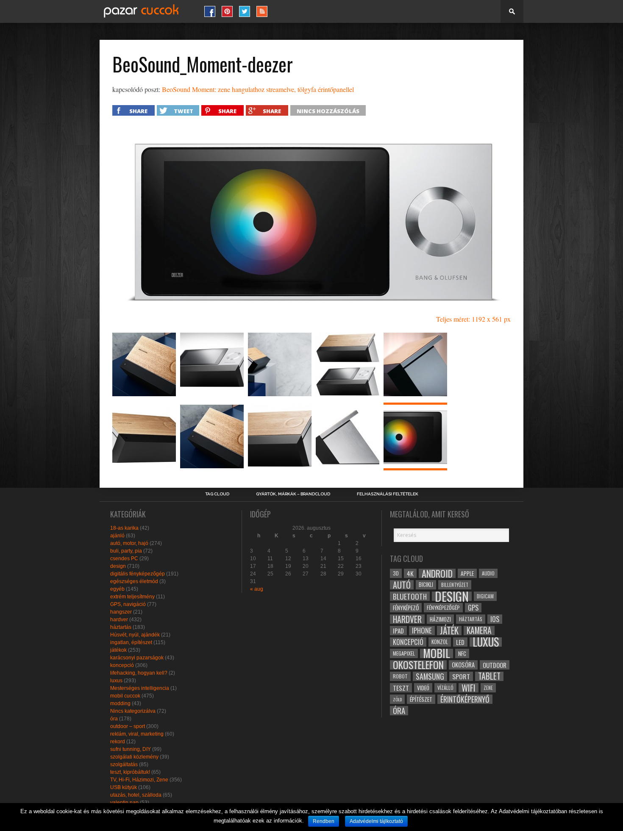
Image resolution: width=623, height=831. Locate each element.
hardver (119, 620)
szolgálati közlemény (134, 757)
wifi (469, 687)
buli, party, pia (126, 551)
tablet (489, 676)
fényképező (406, 607)
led (460, 642)
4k (410, 573)
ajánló (117, 536)
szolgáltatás (124, 764)
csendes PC (124, 558)
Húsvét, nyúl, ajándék (135, 635)
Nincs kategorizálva (133, 711)
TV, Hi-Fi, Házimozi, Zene (139, 780)
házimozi (440, 619)
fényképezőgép (443, 607)
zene (488, 687)
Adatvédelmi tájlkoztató (376, 821)
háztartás (120, 627)
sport (461, 676)
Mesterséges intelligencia (139, 688)
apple (467, 573)
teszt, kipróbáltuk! (130, 772)
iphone (422, 630)
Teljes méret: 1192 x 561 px (473, 318)
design (118, 566)
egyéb (117, 589)
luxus (116, 681)
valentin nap (124, 803)
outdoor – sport (127, 726)
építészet (421, 699)
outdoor (494, 665)
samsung (430, 676)
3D (396, 573)
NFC (462, 653)
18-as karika (124, 528)
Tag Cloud (217, 494)
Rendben (323, 821)
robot (400, 676)
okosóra (463, 664)
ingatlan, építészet (131, 642)
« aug (256, 589)
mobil (436, 653)
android (437, 573)
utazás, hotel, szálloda (135, 795)
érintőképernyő (465, 699)
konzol (439, 642)
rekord (117, 742)
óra (114, 719)
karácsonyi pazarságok (137, 658)
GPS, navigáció (128, 604)
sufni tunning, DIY (130, 749)
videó (423, 688)
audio (488, 573)
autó (402, 584)
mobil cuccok (125, 696)
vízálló (445, 687)
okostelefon (418, 665)
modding (120, 703)
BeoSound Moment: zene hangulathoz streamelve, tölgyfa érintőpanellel (258, 89)
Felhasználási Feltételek (387, 494)
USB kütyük (123, 787)
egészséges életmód (134, 581)
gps (473, 607)
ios (494, 619)
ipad (398, 630)
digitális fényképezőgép (137, 574)
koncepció (122, 665)
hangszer (121, 612)
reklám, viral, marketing (137, 734)
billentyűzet (454, 584)
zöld (397, 699)
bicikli (426, 585)
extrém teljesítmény (132, 597)
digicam (485, 596)
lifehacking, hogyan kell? (138, 673)
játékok (118, 650)
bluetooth (410, 596)
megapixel (404, 653)
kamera (479, 630)
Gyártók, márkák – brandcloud (293, 494)
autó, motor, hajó (129, 543)
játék (449, 630)
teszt (401, 687)
